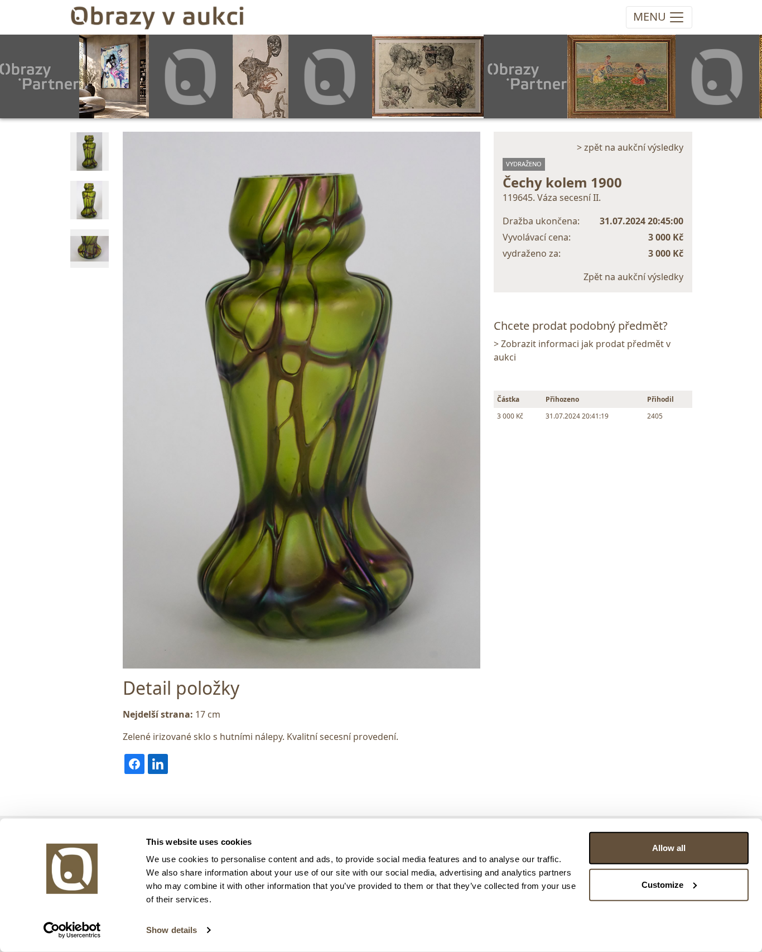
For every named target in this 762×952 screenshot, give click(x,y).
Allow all (669, 848)
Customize (662, 884)
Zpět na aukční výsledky (633, 277)
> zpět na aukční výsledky (630, 147)
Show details (171, 930)
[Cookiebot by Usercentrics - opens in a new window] (72, 930)
